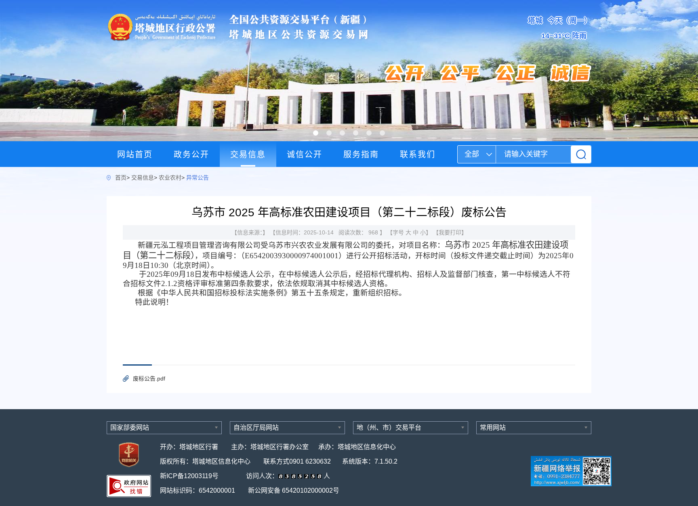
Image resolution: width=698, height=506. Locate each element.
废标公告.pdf (149, 378)
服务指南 (361, 154)
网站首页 (135, 154)
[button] (315, 133)
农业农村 (170, 177)
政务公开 (191, 154)
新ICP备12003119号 (190, 476)
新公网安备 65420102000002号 (293, 490)
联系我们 (417, 154)
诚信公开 (304, 154)
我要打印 (450, 232)
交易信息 (248, 154)
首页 (120, 177)
